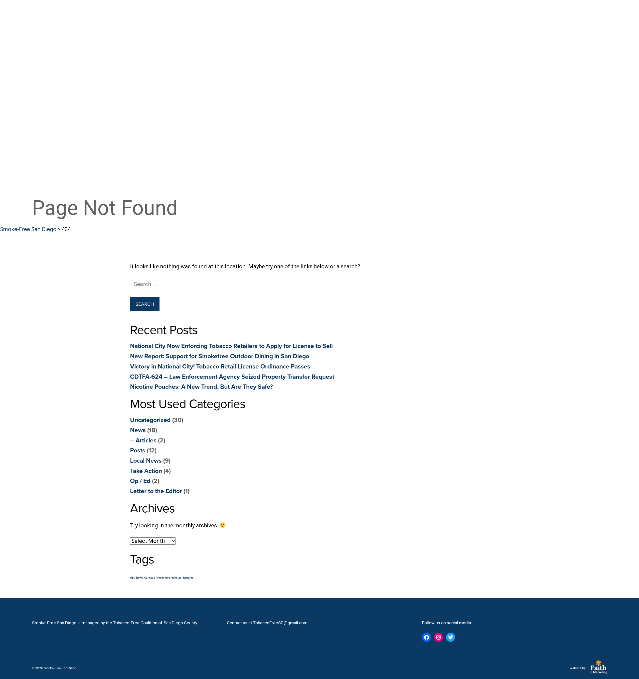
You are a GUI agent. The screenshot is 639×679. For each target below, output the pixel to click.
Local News (146, 460)
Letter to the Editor (156, 490)
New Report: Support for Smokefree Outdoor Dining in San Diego (219, 355)
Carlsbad (149, 578)
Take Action (146, 470)
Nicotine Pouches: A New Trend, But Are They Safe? (201, 386)
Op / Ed (140, 480)
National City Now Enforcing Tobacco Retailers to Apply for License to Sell (231, 345)
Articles (146, 440)
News (138, 429)
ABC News (136, 578)
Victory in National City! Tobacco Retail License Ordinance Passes (220, 366)
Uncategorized (150, 419)
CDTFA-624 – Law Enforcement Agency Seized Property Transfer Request (232, 376)
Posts (137, 450)
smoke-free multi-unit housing (175, 578)
